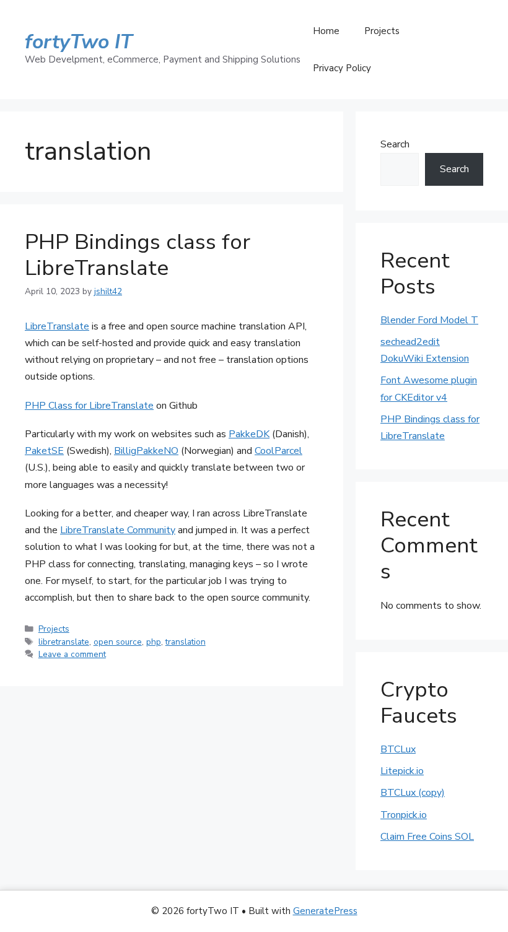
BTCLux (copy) (412, 792)
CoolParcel (278, 451)
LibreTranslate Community (117, 530)
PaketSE (44, 451)
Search (394, 144)
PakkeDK (249, 434)
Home (326, 31)
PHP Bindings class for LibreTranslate (137, 254)
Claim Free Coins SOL (427, 836)
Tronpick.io (403, 815)
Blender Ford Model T (429, 320)
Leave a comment (72, 654)
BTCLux (398, 749)
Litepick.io (402, 771)
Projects (382, 31)
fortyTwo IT (79, 41)
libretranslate (63, 642)
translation (185, 642)
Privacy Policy (342, 68)
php (153, 642)
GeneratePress (325, 911)
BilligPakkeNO (146, 451)
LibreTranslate (57, 326)
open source (118, 642)
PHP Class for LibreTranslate (89, 405)
